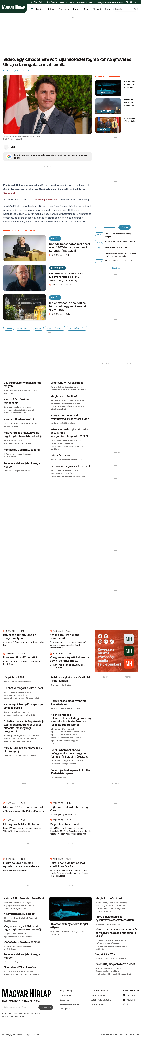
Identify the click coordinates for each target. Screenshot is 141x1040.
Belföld (39, 9)
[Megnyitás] (32, 9)
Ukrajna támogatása (77, 328)
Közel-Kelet (105, 111)
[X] (135, 2)
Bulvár (108, 9)
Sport (86, 9)
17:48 (99, 254)
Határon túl (57, 268)
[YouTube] (131, 2)
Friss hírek (38, 2)
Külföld (51, 9)
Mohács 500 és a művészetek (118, 261)
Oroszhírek (9, 193)
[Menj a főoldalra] (13, 7)
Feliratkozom (46, 1007)
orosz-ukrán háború (55, 328)
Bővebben (116, 268)
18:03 (99, 242)
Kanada (9, 328)
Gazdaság (64, 9)
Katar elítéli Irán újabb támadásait (129, 103)
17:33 (99, 261)
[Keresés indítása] (135, 9)
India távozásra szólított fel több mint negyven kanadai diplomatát (67, 306)
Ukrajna (38, 328)
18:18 (99, 234)
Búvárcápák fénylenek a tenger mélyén (130, 84)
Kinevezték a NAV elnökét (129, 119)
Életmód (97, 9)
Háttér (76, 9)
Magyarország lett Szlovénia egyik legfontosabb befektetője (120, 254)
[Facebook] (127, 2)
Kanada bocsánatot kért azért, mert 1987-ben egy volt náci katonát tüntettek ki (70, 247)
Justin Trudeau (23, 328)
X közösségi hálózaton (44, 199)
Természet (105, 93)
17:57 (99, 248)
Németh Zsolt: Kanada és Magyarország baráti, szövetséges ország (66, 277)
